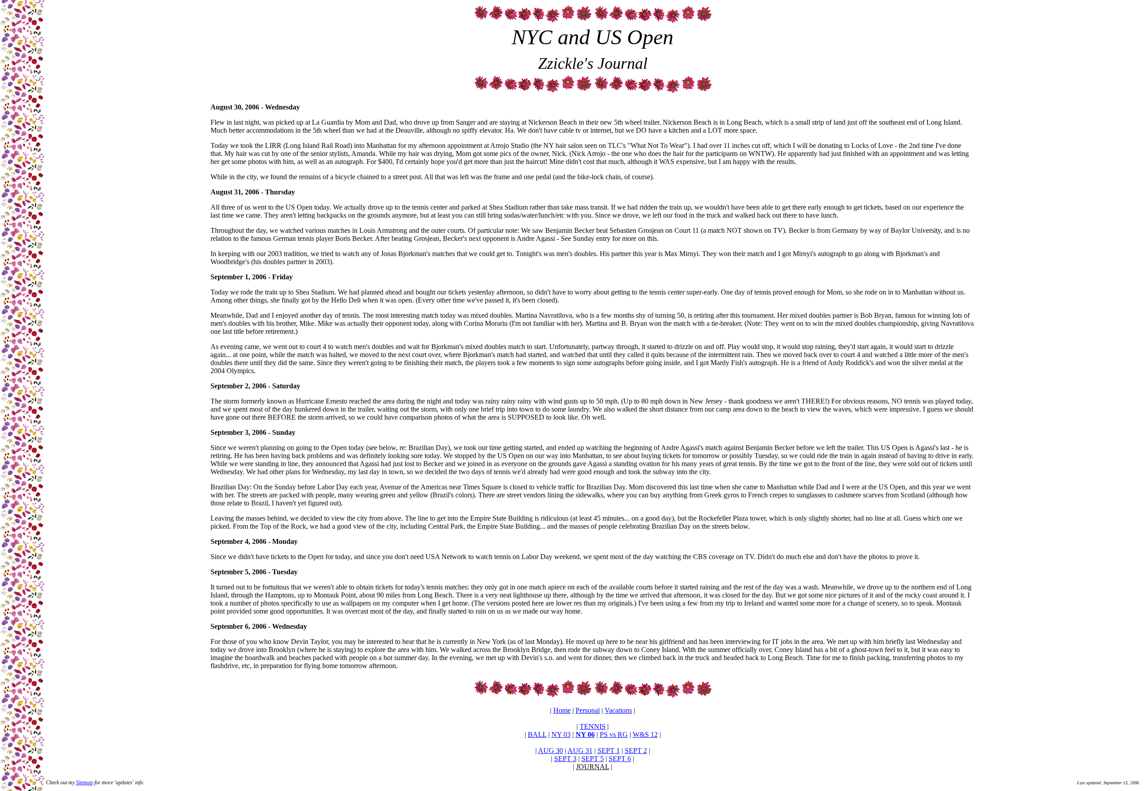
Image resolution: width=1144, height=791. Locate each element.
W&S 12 (645, 734)
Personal (588, 710)
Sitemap (84, 782)
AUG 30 (550, 750)
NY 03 (561, 734)
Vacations (618, 710)
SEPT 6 (620, 758)
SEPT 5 (592, 758)
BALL (537, 734)
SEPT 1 (608, 750)
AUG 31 (580, 750)
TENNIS (593, 726)
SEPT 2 (636, 750)
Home (562, 710)
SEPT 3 (565, 758)
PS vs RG (614, 734)
